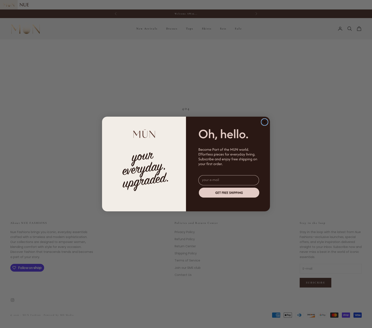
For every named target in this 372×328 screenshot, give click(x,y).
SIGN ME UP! (229, 192)
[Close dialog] (264, 122)
